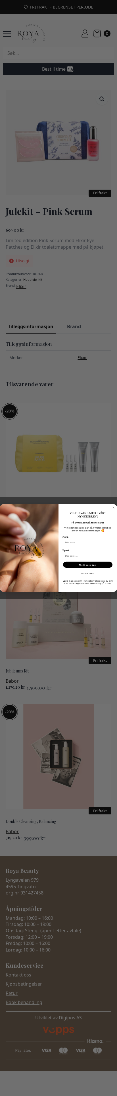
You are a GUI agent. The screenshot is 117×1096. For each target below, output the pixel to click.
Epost (65, 550)
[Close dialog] (114, 507)
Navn (65, 536)
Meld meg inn (88, 564)
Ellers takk (88, 574)
